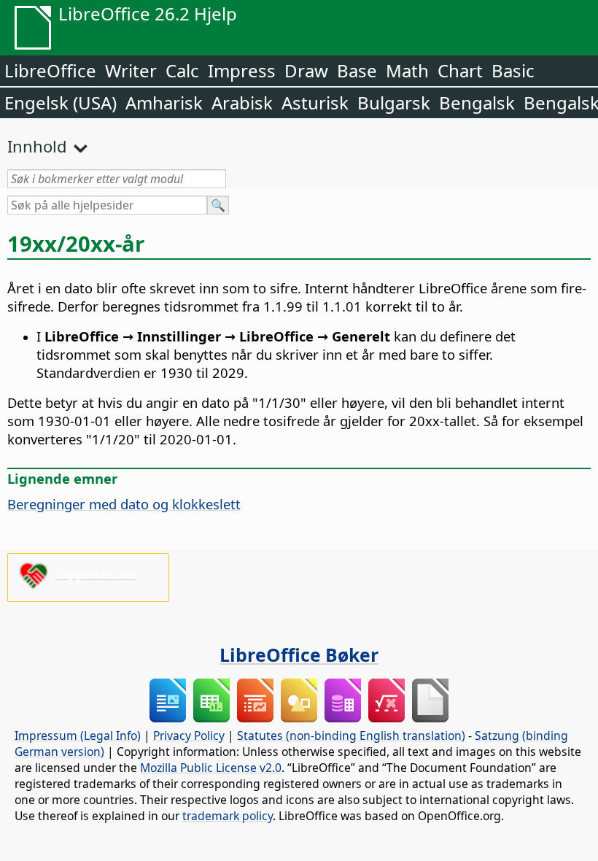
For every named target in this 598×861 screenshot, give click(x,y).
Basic (513, 70)
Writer (131, 70)
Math (407, 70)
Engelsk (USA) (60, 102)
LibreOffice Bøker (299, 654)
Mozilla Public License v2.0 (210, 768)
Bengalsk (477, 102)
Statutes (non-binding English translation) (351, 735)
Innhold (37, 146)
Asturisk (315, 102)
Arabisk (242, 102)
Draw (306, 70)
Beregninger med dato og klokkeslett (124, 504)
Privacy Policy (189, 735)
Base (357, 70)
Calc (182, 70)
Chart (460, 70)
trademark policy (227, 816)
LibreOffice (50, 70)
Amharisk (164, 102)
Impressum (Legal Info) (78, 735)
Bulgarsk (393, 102)
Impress (242, 70)
